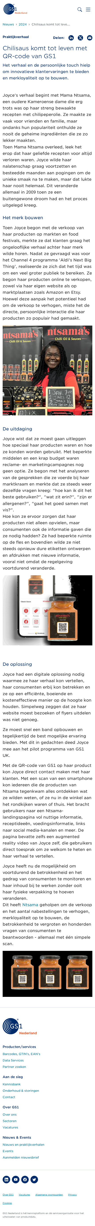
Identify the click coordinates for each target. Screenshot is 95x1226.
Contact (9, 1097)
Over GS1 (8, 1194)
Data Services (13, 1060)
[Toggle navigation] (88, 9)
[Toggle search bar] (80, 9)
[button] (6, 1179)
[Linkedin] (71, 37)
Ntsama (30, 904)
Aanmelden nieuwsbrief (21, 1157)
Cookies (7, 1203)
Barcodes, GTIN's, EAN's (21, 1054)
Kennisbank (12, 1084)
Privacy (72, 1194)
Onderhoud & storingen (21, 1090)
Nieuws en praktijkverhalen (23, 1144)
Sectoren (10, 1121)
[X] (80, 37)
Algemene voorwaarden (49, 1194)
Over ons (10, 1114)
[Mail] (89, 37)
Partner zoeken (14, 1067)
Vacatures (10, 1127)
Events (8, 1151)
